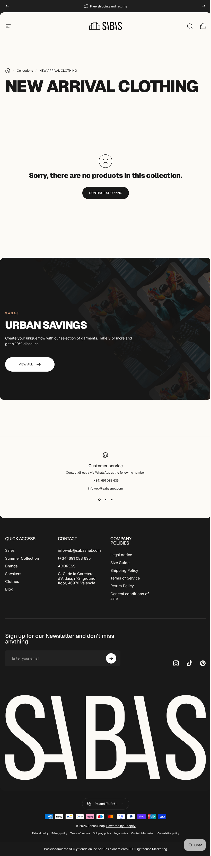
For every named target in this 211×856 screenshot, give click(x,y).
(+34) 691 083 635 (74, 558)
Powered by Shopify (121, 826)
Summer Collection (22, 558)
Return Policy (122, 586)
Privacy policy (59, 833)
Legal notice (121, 555)
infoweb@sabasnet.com (79, 550)
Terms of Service (125, 578)
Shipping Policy (124, 570)
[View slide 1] (99, 499)
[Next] (203, 6)
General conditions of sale (129, 596)
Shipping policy (102, 833)
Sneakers (13, 574)
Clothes (12, 581)
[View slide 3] (112, 499)
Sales (10, 550)
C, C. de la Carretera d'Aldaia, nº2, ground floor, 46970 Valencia (76, 578)
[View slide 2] (105, 499)
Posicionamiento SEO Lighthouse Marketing (135, 849)
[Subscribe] (111, 658)
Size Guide (119, 562)
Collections (25, 70)
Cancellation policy (168, 833)
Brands (11, 566)
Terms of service (80, 833)
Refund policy (40, 833)
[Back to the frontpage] (7, 70)
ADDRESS (66, 566)
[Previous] (7, 6)
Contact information (142, 833)
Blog (9, 589)
